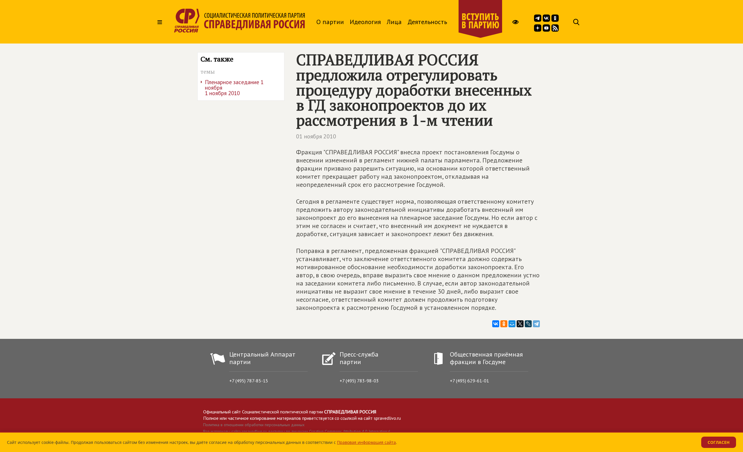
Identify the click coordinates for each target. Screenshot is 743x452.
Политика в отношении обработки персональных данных (253, 424)
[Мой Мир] (511, 323)
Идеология (365, 22)
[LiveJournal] (528, 323)
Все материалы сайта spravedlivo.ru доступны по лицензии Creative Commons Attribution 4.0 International (296, 431)
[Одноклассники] (503, 323)
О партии (330, 22)
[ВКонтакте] (495, 323)
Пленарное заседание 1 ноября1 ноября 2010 (234, 88)
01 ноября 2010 (316, 136)
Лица (394, 22)
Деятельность (427, 22)
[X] (520, 323)
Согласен (719, 442)
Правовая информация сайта (366, 442)
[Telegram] (536, 323)
